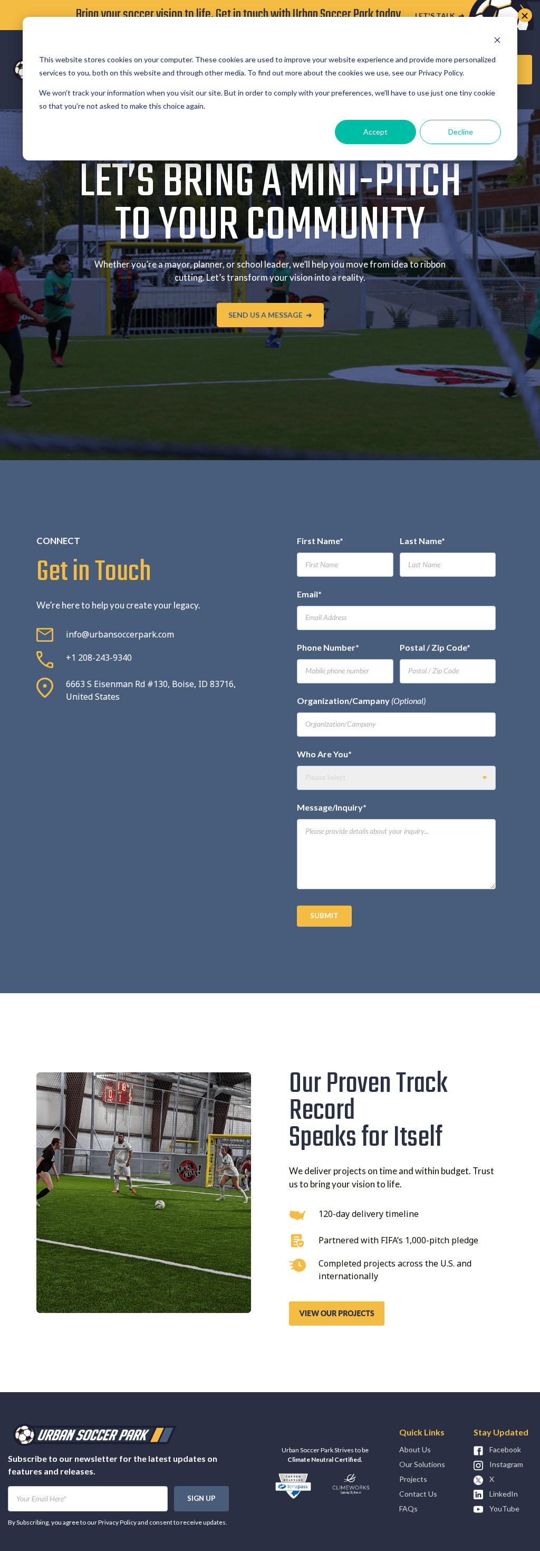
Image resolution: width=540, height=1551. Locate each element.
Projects (413, 1478)
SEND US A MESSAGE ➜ (270, 314)
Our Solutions (422, 1464)
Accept (375, 131)
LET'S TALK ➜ (440, 15)
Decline (460, 131)
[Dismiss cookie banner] (497, 39)
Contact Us (418, 1493)
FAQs (408, 1508)
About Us (415, 1449)
